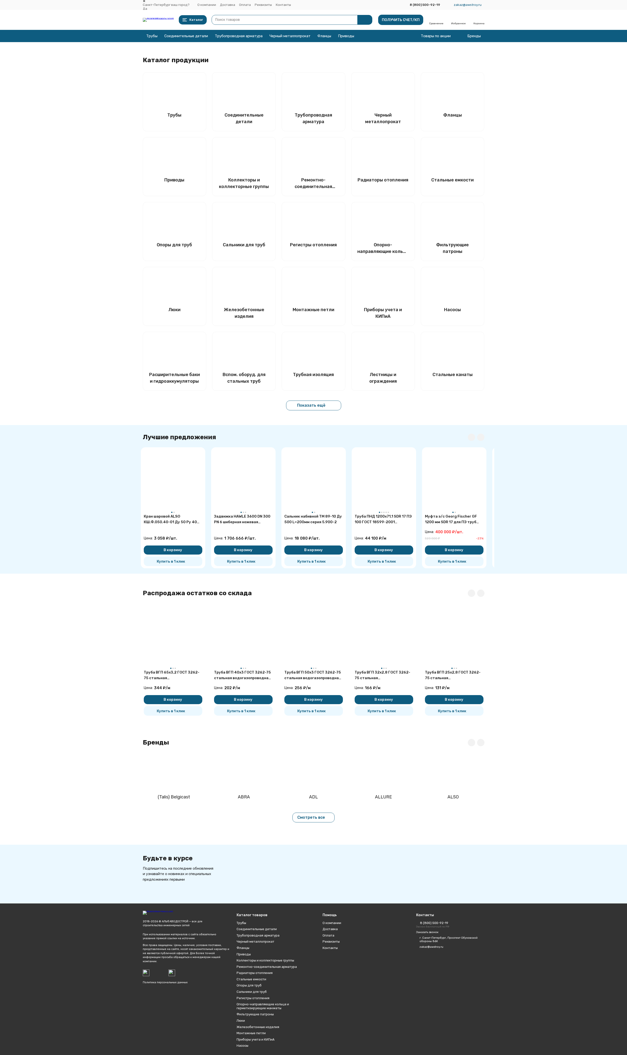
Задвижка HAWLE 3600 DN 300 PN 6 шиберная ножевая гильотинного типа (242, 519)
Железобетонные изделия (258, 1027)
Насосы (242, 1045)
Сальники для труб (252, 992)
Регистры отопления (253, 998)
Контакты (283, 5)
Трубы (151, 36)
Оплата (245, 5)
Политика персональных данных (165, 982)
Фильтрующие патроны (255, 1014)
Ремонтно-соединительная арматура (267, 967)
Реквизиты (263, 5)
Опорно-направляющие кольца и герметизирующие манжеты (263, 1006)
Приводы (346, 36)
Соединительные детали (186, 36)
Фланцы (324, 36)
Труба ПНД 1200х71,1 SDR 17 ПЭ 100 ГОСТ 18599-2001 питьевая (383, 519)
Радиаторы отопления (255, 973)
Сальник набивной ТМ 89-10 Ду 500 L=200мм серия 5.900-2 (313, 519)
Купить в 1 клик (171, 561)
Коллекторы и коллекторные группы (265, 960)
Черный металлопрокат (290, 36)
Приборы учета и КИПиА (256, 1039)
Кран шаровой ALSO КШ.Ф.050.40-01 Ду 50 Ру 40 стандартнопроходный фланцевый (170, 519)
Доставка (227, 5)
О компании (206, 5)
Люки (241, 1020)
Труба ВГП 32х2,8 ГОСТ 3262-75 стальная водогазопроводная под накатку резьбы (382, 675)
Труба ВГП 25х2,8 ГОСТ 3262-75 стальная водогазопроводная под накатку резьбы (453, 675)
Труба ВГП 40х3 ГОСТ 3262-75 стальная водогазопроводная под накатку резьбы (242, 675)
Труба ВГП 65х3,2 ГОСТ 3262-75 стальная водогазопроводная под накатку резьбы (171, 675)
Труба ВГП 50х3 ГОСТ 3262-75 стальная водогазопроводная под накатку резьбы (312, 675)
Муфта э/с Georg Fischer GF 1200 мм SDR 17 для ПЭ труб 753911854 (451, 519)
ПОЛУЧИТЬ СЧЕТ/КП (401, 20)
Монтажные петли (251, 1033)
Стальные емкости (251, 979)
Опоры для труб (249, 985)
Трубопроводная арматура (239, 36)
